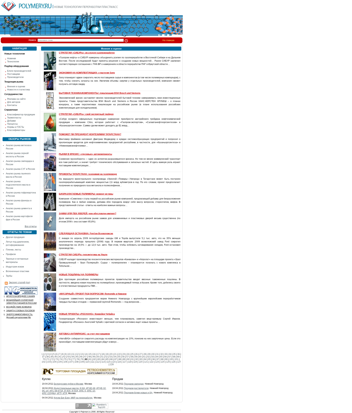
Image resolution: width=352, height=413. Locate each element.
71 (48, 359)
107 (71, 362)
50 (98, 356)
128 (112, 364)
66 (165, 356)
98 (162, 359)
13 (81, 354)
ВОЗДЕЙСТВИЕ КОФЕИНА (19, 307)
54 (115, 356)
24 (128, 354)
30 (153, 354)
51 (102, 356)
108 (76, 362)
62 (148, 356)
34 (170, 354)
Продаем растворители (136, 388)
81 (90, 359)
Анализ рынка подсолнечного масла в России (18, 184)
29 (149, 354)
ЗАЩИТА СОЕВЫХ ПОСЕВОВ (20, 310)
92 (136, 359)
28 (145, 354)
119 (135, 362)
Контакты (12, 105)
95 (149, 359)
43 (68, 356)
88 (120, 359)
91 (132, 359)
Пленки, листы (13, 249)
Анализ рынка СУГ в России (20, 169)
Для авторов (13, 102)
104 (54, 362)
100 (171, 359)
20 (111, 354)
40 (56, 356)
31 (157, 354)
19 (107, 354)
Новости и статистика (18, 89)
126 (173, 362)
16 (94, 354)
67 (169, 356)
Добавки (11, 121)
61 (144, 356)
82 (94, 359)
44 (73, 356)
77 (73, 359)
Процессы (12, 124)
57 (127, 356)
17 (98, 354)
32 (161, 354)
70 (44, 359)
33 (166, 354)
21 (115, 354)
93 (141, 359)
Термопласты (14, 117)
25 (132, 354)
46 (81, 356)
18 (102, 354)
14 (86, 354)
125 (168, 362)
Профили (11, 254)
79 (82, 359)
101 (177, 359)
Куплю (46, 379)
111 (92, 362)
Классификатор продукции (21, 114)
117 (124, 362)
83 (99, 359)
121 (146, 362)
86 (111, 359)
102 (43, 362)
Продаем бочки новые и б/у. (138, 392)
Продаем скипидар (134, 384)
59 (136, 356)
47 (85, 356)
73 (56, 359)
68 (174, 356)
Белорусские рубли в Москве (68, 384)
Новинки (11, 58)
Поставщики (13, 74)
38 (47, 356)
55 (119, 356)
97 (158, 359)
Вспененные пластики (17, 271)
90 (128, 359)
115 (114, 362)
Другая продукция (15, 237)
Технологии (13, 61)
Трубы (9, 276)
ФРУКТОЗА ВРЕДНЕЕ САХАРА (20, 296)
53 (110, 356)
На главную (168, 40)
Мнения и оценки (16, 86)
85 (107, 359)
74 (61, 359)
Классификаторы (16, 130)
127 (179, 362)
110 (87, 362)
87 (115, 359)
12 (77, 354)
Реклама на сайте (16, 99)
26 (136, 354)
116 (119, 362)
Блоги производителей (19, 71)
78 (77, 359)
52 (106, 356)
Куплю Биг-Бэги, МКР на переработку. (73, 398)
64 (157, 356)
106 (65, 362)
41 (60, 356)
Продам (117, 379)
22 (119, 354)
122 (151, 362)
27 (140, 354)
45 (77, 356)
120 (140, 362)
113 (103, 362)
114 (108, 362)
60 (140, 356)
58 (132, 356)
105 (60, 362)
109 (82, 362)
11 (73, 354)
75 (65, 359)
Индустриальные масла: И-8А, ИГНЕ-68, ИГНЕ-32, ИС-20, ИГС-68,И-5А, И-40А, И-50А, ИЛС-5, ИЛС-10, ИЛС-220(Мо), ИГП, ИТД (74, 391)
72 (52, 359)
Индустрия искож (15, 266)
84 (103, 359)
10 (69, 354)
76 (69, 359)
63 (153, 356)
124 (162, 362)
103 (49, 362)
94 (145, 359)
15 (90, 354)
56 (123, 356)
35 (174, 354)
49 (94, 356)
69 (178, 356)
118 (130, 362)
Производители (15, 77)
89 (124, 359)
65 (161, 356)
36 (178, 354)
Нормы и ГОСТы (15, 127)
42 (64, 356)
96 (153, 359)
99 (166, 359)
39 (51, 356)
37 (43, 356)
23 (123, 354)
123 (157, 362)
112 (98, 362)
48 (89, 356)
